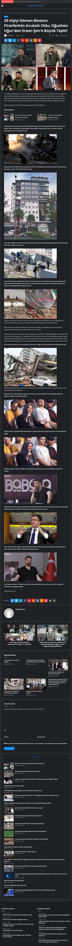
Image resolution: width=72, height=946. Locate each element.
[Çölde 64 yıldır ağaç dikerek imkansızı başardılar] (9, 833)
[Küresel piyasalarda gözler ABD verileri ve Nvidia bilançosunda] (9, 892)
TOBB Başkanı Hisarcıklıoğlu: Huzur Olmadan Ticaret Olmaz (36, 661)
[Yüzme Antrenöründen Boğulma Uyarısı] (42, 117)
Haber (13, 13)
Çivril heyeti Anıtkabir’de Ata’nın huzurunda (56, 673)
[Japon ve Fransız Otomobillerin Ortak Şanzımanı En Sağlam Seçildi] (9, 781)
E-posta (6, 737)
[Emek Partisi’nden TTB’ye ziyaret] (36, 684)
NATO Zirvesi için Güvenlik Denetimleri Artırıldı (29, 763)
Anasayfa (7, 13)
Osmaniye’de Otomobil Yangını (22, 1)
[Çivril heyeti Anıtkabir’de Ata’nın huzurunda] (58, 665)
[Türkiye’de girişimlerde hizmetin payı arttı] (9, 818)
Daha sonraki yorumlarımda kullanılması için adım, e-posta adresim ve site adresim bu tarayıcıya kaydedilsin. (36, 743)
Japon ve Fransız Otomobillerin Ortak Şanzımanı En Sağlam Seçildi (36, 779)
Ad (5, 730)
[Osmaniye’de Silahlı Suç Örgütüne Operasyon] (14, 684)
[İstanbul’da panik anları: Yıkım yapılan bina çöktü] (9, 868)
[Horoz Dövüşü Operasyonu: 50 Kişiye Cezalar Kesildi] (9, 841)
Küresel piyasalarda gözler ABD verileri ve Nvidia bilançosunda (35, 890)
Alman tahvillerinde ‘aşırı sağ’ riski (15, 885)
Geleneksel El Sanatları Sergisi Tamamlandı (18, 847)
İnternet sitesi (41, 737)
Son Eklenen (36, 757)
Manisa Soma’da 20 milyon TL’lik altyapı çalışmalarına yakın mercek (37, 795)
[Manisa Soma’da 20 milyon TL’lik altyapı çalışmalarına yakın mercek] (9, 797)
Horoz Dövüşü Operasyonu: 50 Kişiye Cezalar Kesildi (31, 839)
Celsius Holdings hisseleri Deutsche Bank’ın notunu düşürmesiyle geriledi (27, 803)
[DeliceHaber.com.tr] (36, 5)
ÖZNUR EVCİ (10, 35)
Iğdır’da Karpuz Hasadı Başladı (14, 880)
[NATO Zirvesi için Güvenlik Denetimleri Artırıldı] (9, 117)
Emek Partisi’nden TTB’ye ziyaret (34, 692)
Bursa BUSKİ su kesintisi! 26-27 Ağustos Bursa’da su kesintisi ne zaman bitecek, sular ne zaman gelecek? (58, 682)
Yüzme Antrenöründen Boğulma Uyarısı (27, 771)
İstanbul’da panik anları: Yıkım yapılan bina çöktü (31, 866)
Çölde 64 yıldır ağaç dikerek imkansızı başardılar (30, 831)
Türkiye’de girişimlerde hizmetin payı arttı (28, 816)
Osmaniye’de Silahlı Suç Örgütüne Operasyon (11, 692)
